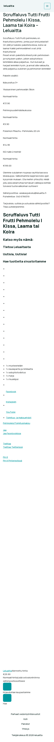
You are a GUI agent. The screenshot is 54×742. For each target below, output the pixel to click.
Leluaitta (7, 670)
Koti (25, 718)
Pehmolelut (9, 423)
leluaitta (9, 6)
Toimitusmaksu (22, 423)
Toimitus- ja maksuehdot (18, 417)
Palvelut (25, 723)
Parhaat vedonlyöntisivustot (25, 714)
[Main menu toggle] (47, 6)
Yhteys (25, 728)
